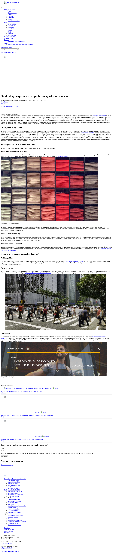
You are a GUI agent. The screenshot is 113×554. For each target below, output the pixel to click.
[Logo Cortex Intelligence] (12, 2)
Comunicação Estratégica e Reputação (15, 479)
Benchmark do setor (13, 483)
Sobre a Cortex (8, 531)
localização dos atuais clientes (74, 261)
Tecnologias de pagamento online (17, 506)
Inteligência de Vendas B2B (12, 490)
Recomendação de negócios (15, 494)
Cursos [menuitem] (6, 43)
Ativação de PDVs (13, 502)
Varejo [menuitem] (9, 32)
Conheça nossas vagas (7, 465)
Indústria (3, 393)
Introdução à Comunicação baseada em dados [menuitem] (20, 44)
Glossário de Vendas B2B (15, 520)
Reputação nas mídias (14, 482)
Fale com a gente (13, 52)
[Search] (18, 49)
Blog (9, 518)
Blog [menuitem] (5, 22)
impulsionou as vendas (87, 132)
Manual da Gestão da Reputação (17, 521)
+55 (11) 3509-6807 (6, 543)
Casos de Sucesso (9, 529)
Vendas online (12, 507)
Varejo (2, 417)
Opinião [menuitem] (10, 19)
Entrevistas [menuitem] (11, 17)
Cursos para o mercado (14, 525)
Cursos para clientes (13, 523)
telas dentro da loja (63, 156)
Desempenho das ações (14, 485)
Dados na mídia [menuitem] (12, 13)
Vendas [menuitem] (10, 30)
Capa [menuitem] (9, 11)
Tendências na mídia (13, 487)
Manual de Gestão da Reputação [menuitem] (17, 41)
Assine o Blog (5, 52)
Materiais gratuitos (13, 517)
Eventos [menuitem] (10, 14)
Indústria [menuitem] (10, 33)
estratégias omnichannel (99, 115)
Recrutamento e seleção (14, 501)
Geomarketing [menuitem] (12, 35)
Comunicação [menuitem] (11, 25)
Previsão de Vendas (13, 496)
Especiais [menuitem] (6, 40)
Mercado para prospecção (15, 491)
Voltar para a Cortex (6, 47)
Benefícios (11, 504)
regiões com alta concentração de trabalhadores (38, 273)
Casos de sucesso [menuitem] (9, 38)
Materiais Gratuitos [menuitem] (9, 36)
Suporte (6, 532)
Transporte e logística (14, 499)
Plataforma (7, 528)
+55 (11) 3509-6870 (6, 548)
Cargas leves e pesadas (14, 512)
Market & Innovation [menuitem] (14, 21)
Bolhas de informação (14, 488)
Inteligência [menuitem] (11, 27)
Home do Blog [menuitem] (12, 24)
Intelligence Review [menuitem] (9, 9)
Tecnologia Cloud (13, 510)
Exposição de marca (13, 480)
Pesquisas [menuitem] (10, 16)
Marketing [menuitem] (11, 29)
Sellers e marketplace (14, 509)
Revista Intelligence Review (15, 515)
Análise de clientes (13, 493)
